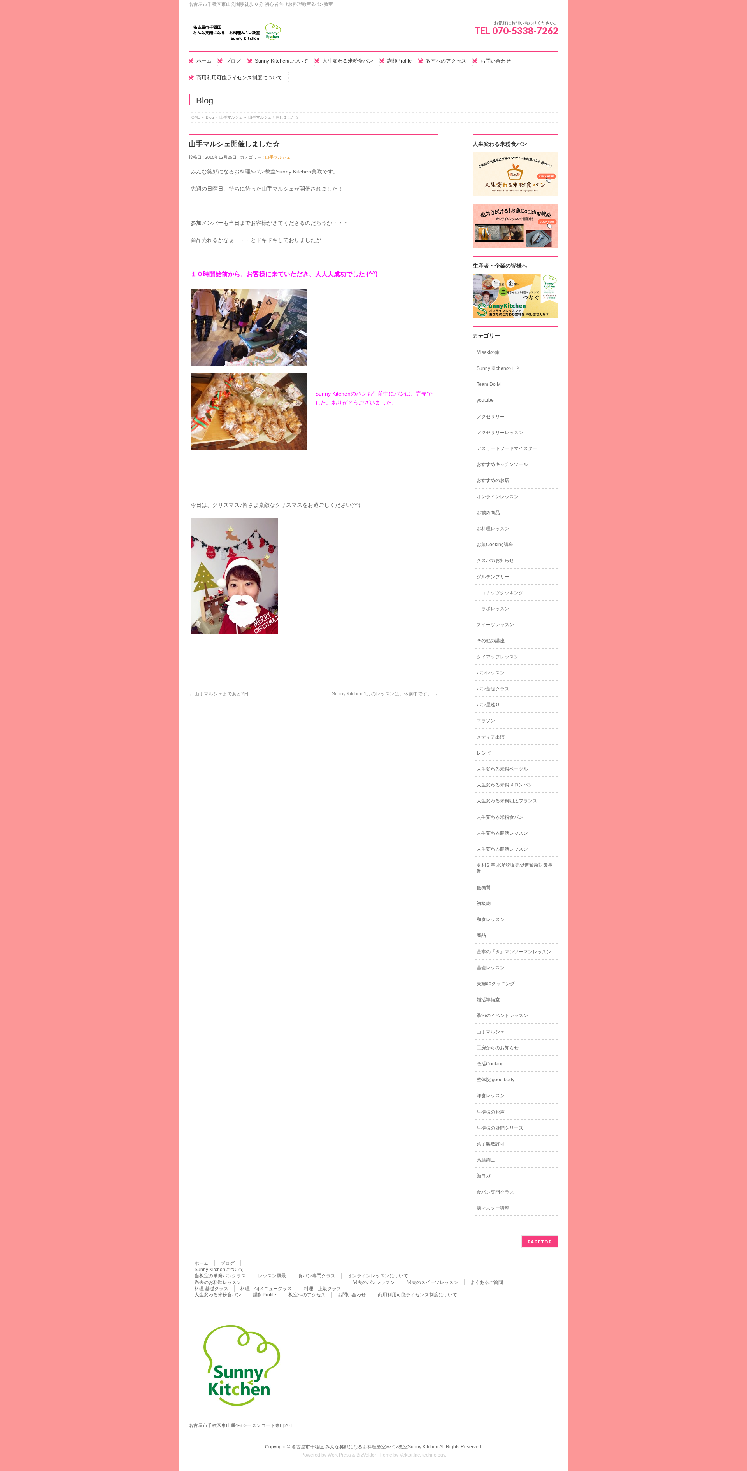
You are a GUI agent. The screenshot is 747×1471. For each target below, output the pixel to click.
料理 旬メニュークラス (266, 1288)
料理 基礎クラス (211, 1288)
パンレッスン (491, 673)
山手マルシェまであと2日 (219, 694)
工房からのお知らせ (498, 1048)
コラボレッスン (493, 608)
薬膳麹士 (486, 1160)
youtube (485, 400)
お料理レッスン (493, 528)
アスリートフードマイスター (507, 448)
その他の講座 (491, 640)
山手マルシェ (231, 117)
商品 (481, 935)
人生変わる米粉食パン (500, 817)
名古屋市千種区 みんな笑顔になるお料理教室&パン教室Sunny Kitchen (364, 1447)
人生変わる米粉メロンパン (505, 785)
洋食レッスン (491, 1095)
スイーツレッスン (495, 624)
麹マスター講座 (493, 1208)
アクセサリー (491, 416)
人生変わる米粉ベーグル (502, 769)
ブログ (228, 1263)
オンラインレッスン (498, 496)
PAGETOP (540, 1241)
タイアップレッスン (498, 657)
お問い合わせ (352, 1295)
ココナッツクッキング (500, 592)
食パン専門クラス (495, 1192)
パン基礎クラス (493, 689)
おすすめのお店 (493, 480)
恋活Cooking (490, 1063)
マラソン (486, 720)
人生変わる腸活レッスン (502, 833)
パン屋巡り (488, 704)
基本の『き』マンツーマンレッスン (514, 951)
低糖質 (484, 887)
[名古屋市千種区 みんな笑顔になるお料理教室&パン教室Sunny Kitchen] (237, 35)
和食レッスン (491, 919)
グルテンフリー (493, 577)
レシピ (484, 753)
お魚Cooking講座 (495, 544)
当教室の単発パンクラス (220, 1275)
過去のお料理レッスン (218, 1282)
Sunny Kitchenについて (219, 1269)
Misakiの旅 (488, 352)
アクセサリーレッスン (500, 432)
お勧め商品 (488, 512)
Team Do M (489, 384)
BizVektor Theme (374, 1455)
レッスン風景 (272, 1275)
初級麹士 (486, 903)
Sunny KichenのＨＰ (498, 368)
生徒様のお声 (491, 1112)
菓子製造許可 (491, 1144)
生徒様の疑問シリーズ (500, 1128)
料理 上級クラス (322, 1288)
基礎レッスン (491, 967)
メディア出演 (491, 737)
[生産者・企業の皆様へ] (515, 314)
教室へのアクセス (307, 1295)
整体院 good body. (496, 1079)
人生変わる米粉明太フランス (507, 801)
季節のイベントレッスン (502, 1015)
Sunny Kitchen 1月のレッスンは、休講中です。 (385, 694)
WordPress (339, 1455)
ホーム (202, 1263)
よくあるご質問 (486, 1282)
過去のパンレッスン (374, 1282)
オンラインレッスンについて (377, 1275)
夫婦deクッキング (496, 983)
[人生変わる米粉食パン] (515, 192)
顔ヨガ (484, 1176)
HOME (194, 117)
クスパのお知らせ (495, 560)
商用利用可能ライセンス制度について (417, 1295)
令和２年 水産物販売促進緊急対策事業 (514, 868)
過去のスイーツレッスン (432, 1282)
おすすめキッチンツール (502, 464)
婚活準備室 (488, 999)
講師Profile (264, 1295)
